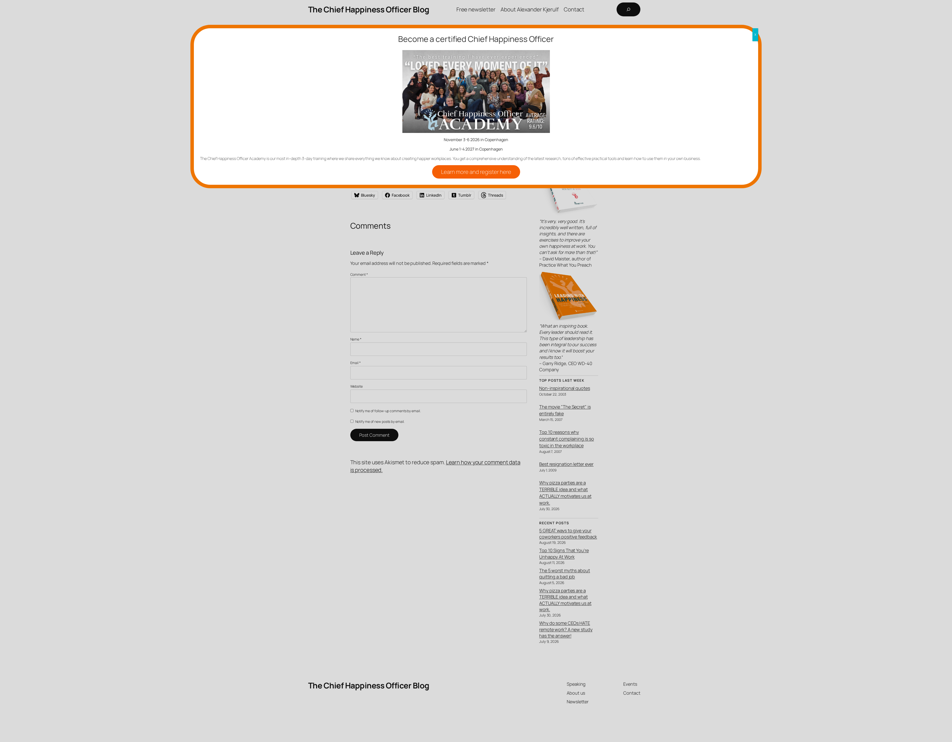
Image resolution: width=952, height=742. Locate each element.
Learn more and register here (476, 172)
